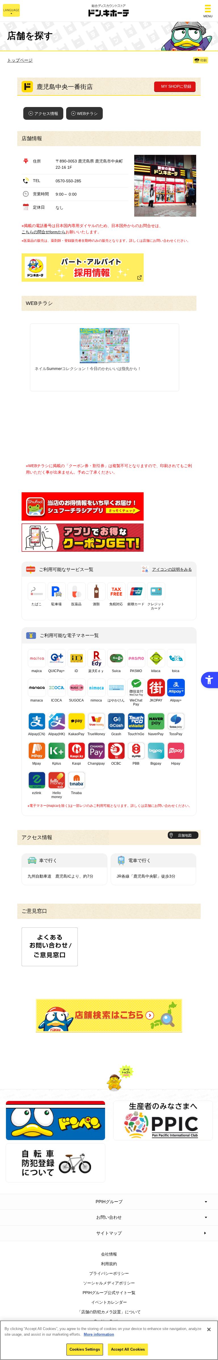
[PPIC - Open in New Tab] (163, 1137)
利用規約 (109, 1263)
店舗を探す (109, 1016)
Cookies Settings (85, 1349)
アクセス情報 (46, 113)
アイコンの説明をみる (172, 569)
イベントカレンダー (109, 1302)
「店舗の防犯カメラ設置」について (109, 1312)
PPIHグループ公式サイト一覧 (109, 1292)
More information (99, 1334)
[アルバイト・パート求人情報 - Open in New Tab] (83, 267)
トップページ (20, 60)
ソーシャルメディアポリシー (109, 1283)
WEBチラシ (87, 113)
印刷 (203, 60)
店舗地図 (185, 835)
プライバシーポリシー (109, 1273)
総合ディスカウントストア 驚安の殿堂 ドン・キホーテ (109, 11)
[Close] (209, 1329)
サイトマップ (109, 1233)
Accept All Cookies (128, 1349)
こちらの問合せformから (44, 232)
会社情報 (109, 1254)
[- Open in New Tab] (83, 517)
